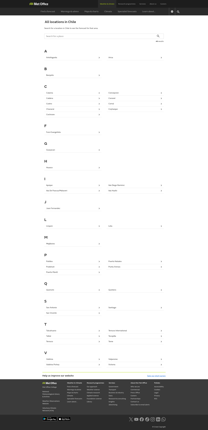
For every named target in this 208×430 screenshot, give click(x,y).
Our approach (92, 387)
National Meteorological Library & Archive (51, 394)
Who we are (135, 387)
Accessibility (159, 387)
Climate (108, 11)
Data (111, 396)
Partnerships (135, 399)
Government (113, 387)
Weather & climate (107, 4)
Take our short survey (156, 376)
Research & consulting (117, 399)
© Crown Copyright (159, 427)
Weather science (93, 390)
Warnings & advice (70, 11)
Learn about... (148, 11)
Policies (157, 383)
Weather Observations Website (51, 402)
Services (142, 4)
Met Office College (49, 387)
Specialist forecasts (127, 11)
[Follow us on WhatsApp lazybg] (163, 419)
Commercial (135, 390)
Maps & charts (91, 11)
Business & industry (116, 393)
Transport (112, 390)
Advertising (113, 405)
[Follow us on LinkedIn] (158, 419)
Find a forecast (48, 11)
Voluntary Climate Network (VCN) (49, 409)
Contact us (135, 402)
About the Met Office (139, 383)
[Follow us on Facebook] (142, 419)
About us (153, 4)
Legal (156, 393)
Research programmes (127, 4)
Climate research (93, 393)
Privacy (157, 396)
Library (89, 402)
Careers (163, 4)
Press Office (135, 393)
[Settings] (172, 11)
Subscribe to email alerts (140, 405)
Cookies (157, 390)
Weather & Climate (74, 383)
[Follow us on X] (131, 419)
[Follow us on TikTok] (147, 419)
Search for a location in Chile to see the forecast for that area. (71, 28)
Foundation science (94, 399)
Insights (112, 402)
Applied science (93, 396)
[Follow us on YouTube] (136, 419)
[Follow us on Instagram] (152, 419)
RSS (155, 399)
